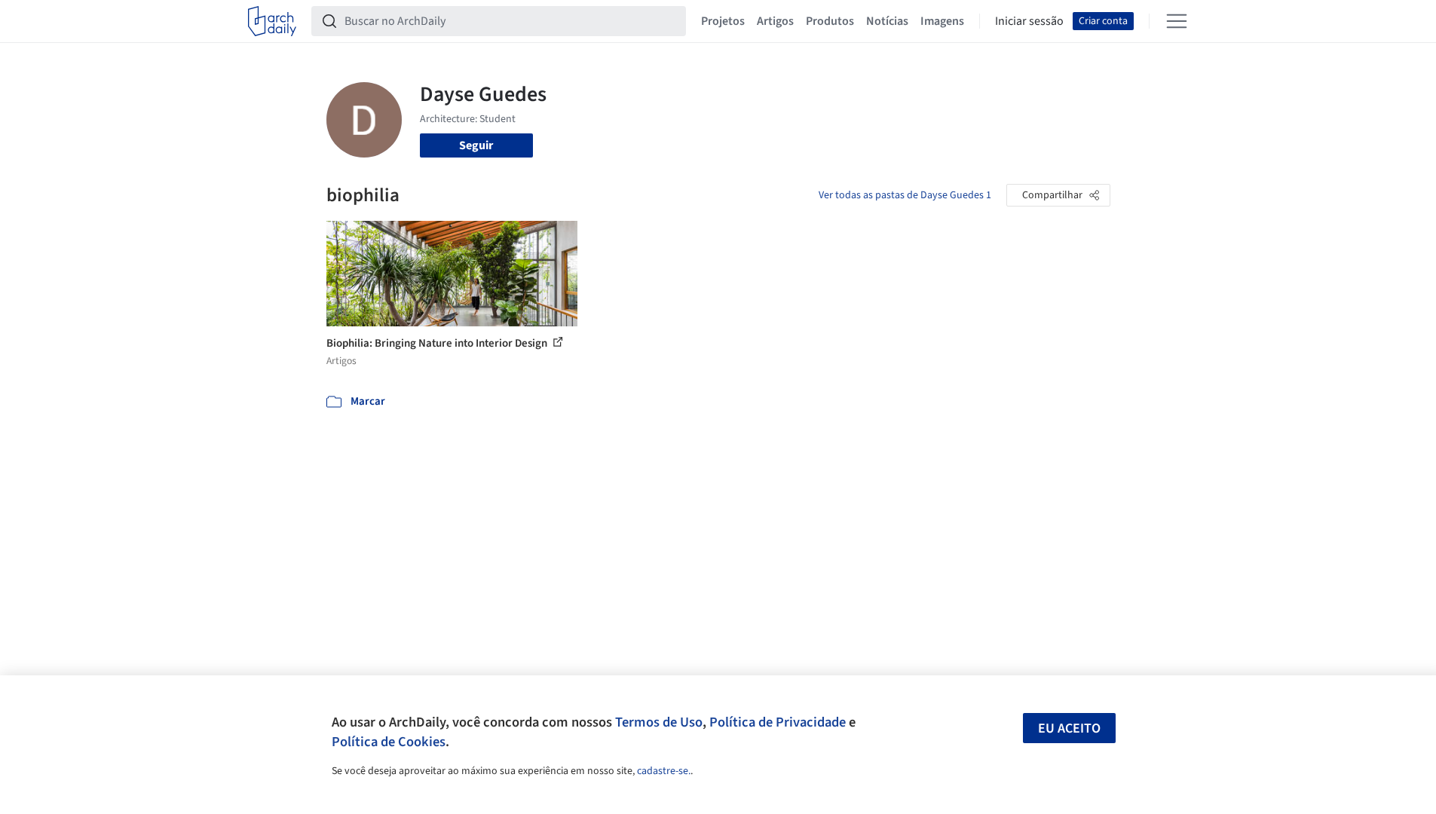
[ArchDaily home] (272, 21)
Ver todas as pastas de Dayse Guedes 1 (905, 195)
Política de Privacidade (777, 722)
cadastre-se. (663, 771)
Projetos (723, 21)
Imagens (942, 21)
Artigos (775, 21)
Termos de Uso (659, 722)
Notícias (887, 21)
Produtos (830, 21)
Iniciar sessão (1029, 21)
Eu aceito (1069, 728)
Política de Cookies (388, 741)
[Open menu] (1177, 21)
